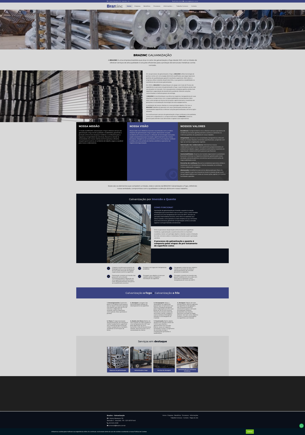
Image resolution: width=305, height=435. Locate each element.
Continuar (249, 431)
